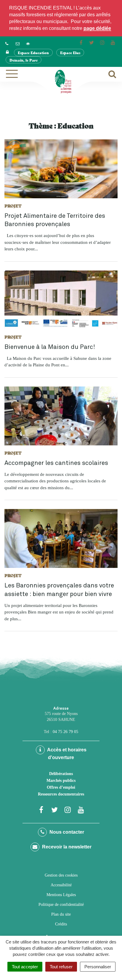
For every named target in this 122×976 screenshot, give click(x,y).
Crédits (61, 924)
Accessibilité (61, 885)
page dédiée (97, 28)
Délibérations (61, 774)
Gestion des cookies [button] (61, 875)
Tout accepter (25, 966)
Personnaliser (97, 966)
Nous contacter (66, 832)
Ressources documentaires (61, 794)
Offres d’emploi (61, 787)
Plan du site (61, 914)
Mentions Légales (61, 895)
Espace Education (33, 52)
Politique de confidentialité (61, 904)
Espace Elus (70, 52)
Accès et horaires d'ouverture (66, 753)
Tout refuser (61, 966)
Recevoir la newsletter (66, 846)
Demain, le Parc (23, 59)
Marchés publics (61, 780)
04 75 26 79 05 (65, 731)
